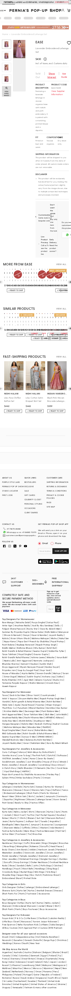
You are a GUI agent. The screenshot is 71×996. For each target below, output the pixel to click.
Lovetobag (44, 765)
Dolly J (58, 625)
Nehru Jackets (52, 903)
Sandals (21, 865)
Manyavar (64, 632)
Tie (29, 834)
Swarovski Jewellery (34, 852)
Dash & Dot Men (17, 695)
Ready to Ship (22, 802)
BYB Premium (55, 928)
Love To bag (24, 755)
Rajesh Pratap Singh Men (52, 698)
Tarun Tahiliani (9, 654)
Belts (29, 865)
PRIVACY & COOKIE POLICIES (55, 496)
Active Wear (8, 834)
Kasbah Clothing (43, 724)
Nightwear (20, 799)
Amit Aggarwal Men (12, 714)
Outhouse (61, 755)
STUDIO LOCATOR (10, 491)
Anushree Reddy (22, 625)
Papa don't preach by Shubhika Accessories (24, 774)
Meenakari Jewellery (12, 852)
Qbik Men (49, 714)
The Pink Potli (38, 755)
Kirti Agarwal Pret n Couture (33, 928)
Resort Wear (8, 796)
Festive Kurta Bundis (12, 831)
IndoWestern (56, 827)
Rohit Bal (51, 648)
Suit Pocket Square (45, 815)
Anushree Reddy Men (12, 717)
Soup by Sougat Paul (27, 670)
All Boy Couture (9, 928)
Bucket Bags (27, 872)
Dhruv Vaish (33, 695)
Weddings (7, 943)
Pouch (17, 868)
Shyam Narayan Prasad (32, 667)
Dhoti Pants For (9, 893)
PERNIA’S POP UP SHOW (13, 486)
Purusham (22, 708)
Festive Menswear (46, 831)
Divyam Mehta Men (28, 698)
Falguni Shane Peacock (13, 629)
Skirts (31, 796)
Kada (4, 865)
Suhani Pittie (8, 777)
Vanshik (6, 701)
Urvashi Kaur (52, 683)
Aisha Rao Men (9, 721)
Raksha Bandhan (49, 937)
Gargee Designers (11, 724)
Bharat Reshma (36, 708)
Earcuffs (44, 846)
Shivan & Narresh (12, 635)
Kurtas (50, 811)
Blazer (50, 906)
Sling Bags (52, 868)
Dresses (18, 790)
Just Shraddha (34, 761)
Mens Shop (29, 831)
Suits (58, 811)
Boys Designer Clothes (13, 903)
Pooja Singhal (38, 622)
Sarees (39, 786)
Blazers (31, 818)
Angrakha (54, 821)
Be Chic (51, 768)
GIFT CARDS (29, 495)
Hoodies (61, 815)
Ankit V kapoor (9, 698)
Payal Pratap (57, 641)
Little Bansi (30, 918)
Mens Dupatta (22, 824)
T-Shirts (22, 818)
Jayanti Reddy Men (11, 743)
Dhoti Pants (33, 793)
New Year (35, 943)
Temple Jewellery (28, 856)
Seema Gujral (40, 651)
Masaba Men (34, 727)
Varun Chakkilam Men (34, 743)
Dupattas (8, 799)
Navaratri (7, 940)
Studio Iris (58, 680)
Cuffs (26, 843)
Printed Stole (30, 878)
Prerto (37, 777)
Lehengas (6, 786)
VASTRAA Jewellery (11, 758)
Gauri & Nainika (39, 635)
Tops (48, 790)
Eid (38, 937)
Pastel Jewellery (10, 856)
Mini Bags (39, 872)
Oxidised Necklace (59, 862)
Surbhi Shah (46, 664)
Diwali (5, 937)
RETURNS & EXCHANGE (57, 486)
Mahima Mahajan (40, 638)
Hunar (33, 758)
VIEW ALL (61, 264)
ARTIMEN (49, 717)
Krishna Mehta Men (13, 711)
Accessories (47, 824)
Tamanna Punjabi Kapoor (14, 683)
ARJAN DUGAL (25, 721)
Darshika (50, 708)
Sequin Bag (23, 875)
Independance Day (25, 937)
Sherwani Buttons (55, 818)
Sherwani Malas (12, 827)
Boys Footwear (30, 909)
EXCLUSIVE (29, 486)
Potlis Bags (46, 865)
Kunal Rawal (28, 705)
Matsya (56, 673)
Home (5, 34)
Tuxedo (44, 821)
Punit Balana (8, 644)
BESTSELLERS (30, 482)
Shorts (13, 818)
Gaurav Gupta (40, 654)
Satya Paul (52, 622)
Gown (27, 790)
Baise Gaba (37, 632)
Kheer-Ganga (53, 705)
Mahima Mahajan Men (15, 727)
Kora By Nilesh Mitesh (57, 743)
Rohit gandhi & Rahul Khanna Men (28, 701)
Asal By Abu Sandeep (42, 625)
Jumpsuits (50, 796)
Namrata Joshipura (43, 660)
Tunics (65, 790)
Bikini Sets (21, 796)
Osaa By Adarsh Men (50, 629)
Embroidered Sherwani (24, 906)
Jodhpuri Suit (32, 821)
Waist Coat (19, 815)
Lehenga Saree (44, 799)
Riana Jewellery (10, 765)
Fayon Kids (7, 918)
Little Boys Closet (10, 921)
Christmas (62, 940)
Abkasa (59, 717)
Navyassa (26, 921)
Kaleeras (34, 846)
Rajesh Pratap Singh (46, 644)
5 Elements (40, 768)
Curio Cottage (9, 752)
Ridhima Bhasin (25, 648)
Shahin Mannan (36, 683)
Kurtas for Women (53, 786)
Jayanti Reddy (56, 635)
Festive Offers (37, 802)
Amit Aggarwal (24, 660)
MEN (19, 2)
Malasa (21, 676)
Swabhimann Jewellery (13, 761)
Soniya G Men (29, 736)
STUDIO (60, 2)
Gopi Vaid (45, 670)
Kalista (5, 638)
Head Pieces (56, 846)
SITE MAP (51, 507)
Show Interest (52, 75)
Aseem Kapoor (9, 686)
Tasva (5, 695)
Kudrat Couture (60, 724)
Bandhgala (7, 824)
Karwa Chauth (21, 943)
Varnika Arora (9, 755)
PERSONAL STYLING (33, 504)
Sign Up (58, 608)
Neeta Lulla (9, 660)
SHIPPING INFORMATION (57, 482)
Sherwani (41, 811)
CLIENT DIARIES (31, 512)
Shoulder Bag (8, 875)
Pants (65, 811)
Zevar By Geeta (45, 758)
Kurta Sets (29, 786)
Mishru (54, 638)
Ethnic (35, 827)
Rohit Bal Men (53, 701)
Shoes (12, 865)
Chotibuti (43, 918)
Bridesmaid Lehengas (14, 793)
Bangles (53, 843)
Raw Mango (8, 622)
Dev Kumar (62, 708)
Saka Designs (56, 924)
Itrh (19, 680)
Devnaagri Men (32, 711)
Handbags (7, 868)
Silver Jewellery (9, 859)
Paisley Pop (53, 774)
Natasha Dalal (23, 622)
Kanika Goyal (52, 667)
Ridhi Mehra (51, 632)
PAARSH (46, 727)
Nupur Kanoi (10, 641)
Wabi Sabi (7, 705)
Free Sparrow (9, 924)
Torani (65, 673)
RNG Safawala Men (11, 733)
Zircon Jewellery (55, 852)
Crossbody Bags (10, 872)
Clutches (57, 865)
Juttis (36, 865)
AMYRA (25, 771)
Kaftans (56, 790)
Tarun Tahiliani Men (33, 714)
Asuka (17, 705)
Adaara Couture (43, 680)
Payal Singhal (25, 654)
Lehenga (30, 887)
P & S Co (19, 918)
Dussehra (18, 940)
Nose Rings (9, 846)
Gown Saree (59, 799)
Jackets (40, 796)
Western (44, 827)
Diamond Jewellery (48, 856)
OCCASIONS (30, 508)
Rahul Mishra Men (43, 730)
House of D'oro (50, 761)
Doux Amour (58, 765)
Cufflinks (26, 827)
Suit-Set (40, 818)
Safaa (60, 676)
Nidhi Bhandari (25, 768)
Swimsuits (62, 796)
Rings (45, 843)
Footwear (21, 834)
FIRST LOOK (7, 495)
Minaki (63, 761)
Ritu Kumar (39, 648)
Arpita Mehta (28, 673)
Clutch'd (51, 755)
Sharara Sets (37, 790)
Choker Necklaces (39, 862)
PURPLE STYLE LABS (11, 482)
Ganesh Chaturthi (33, 940)
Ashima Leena (38, 657)
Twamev (40, 705)
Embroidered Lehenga (47, 887)
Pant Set (60, 831)
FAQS (49, 502)
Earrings (18, 843)
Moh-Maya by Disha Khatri (41, 752)
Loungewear (61, 824)
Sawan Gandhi (43, 673)
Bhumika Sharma (10, 664)
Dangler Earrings (48, 859)
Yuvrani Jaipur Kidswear (45, 921)
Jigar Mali (28, 680)
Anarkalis (17, 786)
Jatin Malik (61, 714)
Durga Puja (49, 940)
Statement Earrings (28, 859)
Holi (12, 937)
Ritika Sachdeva (24, 777)
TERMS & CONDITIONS (57, 491)
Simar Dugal (10, 676)
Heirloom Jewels (46, 849)
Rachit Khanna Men (34, 717)
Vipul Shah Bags (12, 771)
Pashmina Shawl (51, 875)
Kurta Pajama (16, 821)
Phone (58, 543)
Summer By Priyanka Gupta (16, 632)
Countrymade (47, 695)
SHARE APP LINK (61, 551)
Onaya (26, 635)
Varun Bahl (61, 657)
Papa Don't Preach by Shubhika (33, 641)
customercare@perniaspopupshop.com (21, 535)
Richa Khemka (9, 680)
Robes (5, 818)
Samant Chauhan (29, 664)
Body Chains (8, 849)
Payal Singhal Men (11, 730)
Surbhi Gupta (33, 676)
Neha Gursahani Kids (28, 924)
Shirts (31, 811)
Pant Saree (7, 802)
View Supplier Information (58, 92)
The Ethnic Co (9, 708)
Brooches (37, 834)
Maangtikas (22, 846)
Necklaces (7, 843)
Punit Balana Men (50, 711)
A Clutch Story (9, 768)
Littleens (44, 924)
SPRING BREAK (45, 736)
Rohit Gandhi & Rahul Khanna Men (40, 733)
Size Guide (64, 75)
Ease (39, 42)
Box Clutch (35, 875)
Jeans (5, 821)
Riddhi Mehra (8, 648)
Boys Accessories (48, 909)
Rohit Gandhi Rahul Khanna (15, 657)
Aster (25, 758)
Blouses (31, 799)
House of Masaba (11, 673)
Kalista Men (27, 724)
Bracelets (35, 843)
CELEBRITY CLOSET (32, 499)
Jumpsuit (35, 824)
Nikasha (51, 657)
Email (45, 543)
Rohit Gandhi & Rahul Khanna (16, 651)
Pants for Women (49, 793)
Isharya (22, 752)
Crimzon (46, 777)
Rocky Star (32, 629)
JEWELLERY (32, 2)
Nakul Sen (64, 638)
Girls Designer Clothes (13, 887)
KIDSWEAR (47, 2)
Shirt (57, 906)
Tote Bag (50, 872)
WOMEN (8, 2)
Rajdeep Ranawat (25, 644)
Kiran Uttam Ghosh (20, 638)
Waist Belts (27, 868)
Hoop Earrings (21, 862)
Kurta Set (21, 890)
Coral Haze (62, 768)
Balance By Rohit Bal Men (38, 740)
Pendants (61, 849)
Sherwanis (7, 790)
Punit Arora (27, 730)
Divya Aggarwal (10, 667)
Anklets (32, 849)
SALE (26, 491)
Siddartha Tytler (56, 651)
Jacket (41, 906)
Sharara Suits (8, 890)
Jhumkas (63, 859)
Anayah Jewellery (28, 765)
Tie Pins (30, 815)
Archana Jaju (48, 676)
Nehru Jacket (20, 811)
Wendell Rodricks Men (13, 740)
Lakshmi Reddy (56, 918)
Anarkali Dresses (44, 890)
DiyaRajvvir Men (42, 721)
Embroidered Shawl (12, 878)
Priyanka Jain (9, 670)
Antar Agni (7, 625)
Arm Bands (22, 849)
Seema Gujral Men (11, 736)
